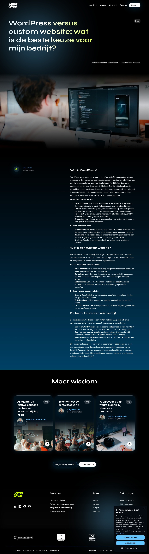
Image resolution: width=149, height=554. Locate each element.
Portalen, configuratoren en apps (62, 504)
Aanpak (96, 504)
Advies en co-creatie (57, 511)
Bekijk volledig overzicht (65, 464)
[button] (93, 5)
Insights (96, 508)
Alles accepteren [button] (130, 537)
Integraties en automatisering (61, 508)
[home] (13, 5)
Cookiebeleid (17, 550)
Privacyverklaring (28, 550)
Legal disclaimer (54, 550)
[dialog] (130, 529)
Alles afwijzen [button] (130, 543)
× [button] (144, 508)
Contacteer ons (87, 464)
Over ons (96, 511)
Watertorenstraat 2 (127, 500)
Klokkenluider (92, 550)
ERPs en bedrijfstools (58, 500)
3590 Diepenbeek (126, 504)
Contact (134, 5)
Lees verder (120, 533)
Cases (103, 5)
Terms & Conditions (41, 550)
